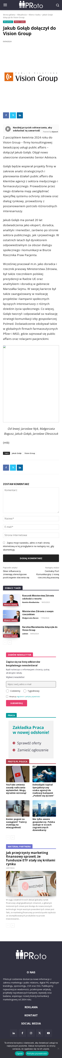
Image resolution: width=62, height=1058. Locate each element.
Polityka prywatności (37, 1053)
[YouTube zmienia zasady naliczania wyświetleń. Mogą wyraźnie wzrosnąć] (17, 774)
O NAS (31, 972)
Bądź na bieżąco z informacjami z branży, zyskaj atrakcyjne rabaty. (27, 671)
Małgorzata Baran (30, 618)
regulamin (20, 696)
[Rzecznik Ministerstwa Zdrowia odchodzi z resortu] (11, 600)
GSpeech (54, 131)
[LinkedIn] (13, 1033)
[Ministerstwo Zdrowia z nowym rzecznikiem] (11, 616)
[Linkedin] (20, 115)
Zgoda (19, 1053)
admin (25, 634)
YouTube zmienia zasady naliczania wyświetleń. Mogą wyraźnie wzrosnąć (16, 788)
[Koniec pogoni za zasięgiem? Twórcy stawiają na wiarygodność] (17, 808)
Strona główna (9, 14)
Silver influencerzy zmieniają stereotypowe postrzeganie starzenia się (16, 574)
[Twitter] (13, 115)
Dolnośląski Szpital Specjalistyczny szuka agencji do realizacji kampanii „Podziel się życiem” (43, 790)
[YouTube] (48, 1033)
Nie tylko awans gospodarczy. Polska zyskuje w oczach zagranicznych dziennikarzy (44, 825)
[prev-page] (5, 642)
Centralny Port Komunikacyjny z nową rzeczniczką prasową (47, 574)
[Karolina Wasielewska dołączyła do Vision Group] (11, 631)
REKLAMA (31, 1007)
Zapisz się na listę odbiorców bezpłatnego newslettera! (23, 663)
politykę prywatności (32, 696)
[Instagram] (31, 1033)
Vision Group (30, 453)
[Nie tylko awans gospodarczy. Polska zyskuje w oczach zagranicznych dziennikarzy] (44, 808)
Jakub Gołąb (17, 453)
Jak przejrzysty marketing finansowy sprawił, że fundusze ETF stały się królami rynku (30, 858)
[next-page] (10, 642)
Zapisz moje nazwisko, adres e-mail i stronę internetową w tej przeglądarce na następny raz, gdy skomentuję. (28, 546)
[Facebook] (6, 115)
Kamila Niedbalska (30, 602)
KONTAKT (31, 1015)
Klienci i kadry (34, 14)
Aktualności (22, 14)
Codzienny (15, 690)
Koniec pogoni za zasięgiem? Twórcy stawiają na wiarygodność (16, 823)
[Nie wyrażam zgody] (58, 1048)
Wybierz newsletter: (15, 677)
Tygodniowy (33, 690)
